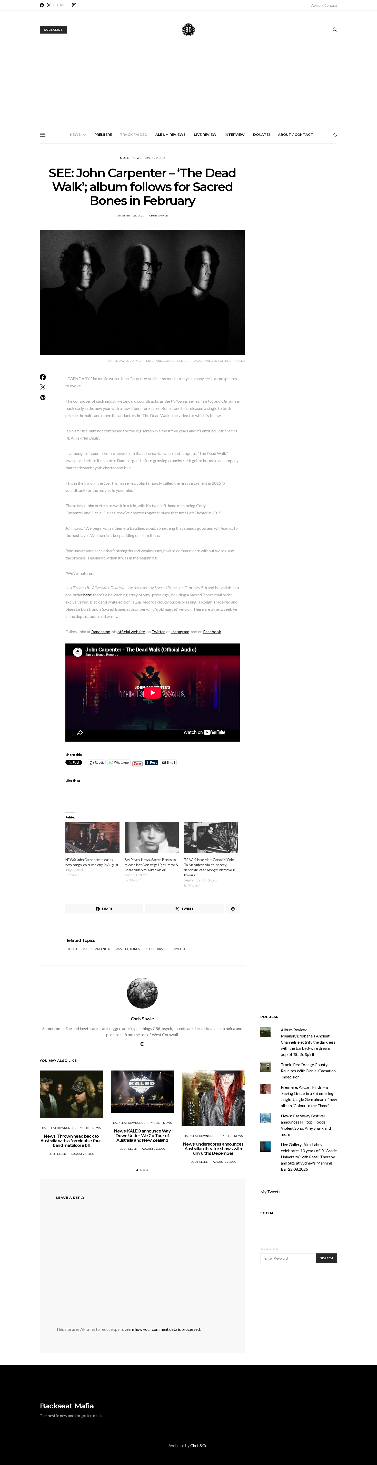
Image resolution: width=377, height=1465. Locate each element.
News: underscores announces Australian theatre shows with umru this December (190, 202)
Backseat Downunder (59, 1128)
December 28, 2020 (130, 215)
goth (73, 949)
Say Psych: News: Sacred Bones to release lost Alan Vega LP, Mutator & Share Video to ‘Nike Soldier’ (151, 864)
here (87, 594)
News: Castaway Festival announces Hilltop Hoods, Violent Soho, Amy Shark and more (306, 202)
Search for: (269, 1249)
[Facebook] (42, 5)
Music (124, 158)
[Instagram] (74, 5)
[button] (335, 135)
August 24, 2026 (82, 1154)
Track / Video (133, 134)
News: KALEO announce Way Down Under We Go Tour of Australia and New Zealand (132, 202)
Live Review (205, 134)
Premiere (103, 134)
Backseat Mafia (67, 1405)
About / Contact (324, 5)
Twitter (158, 631)
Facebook (212, 631)
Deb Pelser (57, 1154)
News (75, 134)
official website (131, 631)
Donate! (261, 134)
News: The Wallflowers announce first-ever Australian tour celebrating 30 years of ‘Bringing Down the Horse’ (248, 204)
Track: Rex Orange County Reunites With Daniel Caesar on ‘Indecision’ (308, 1070)
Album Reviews (170, 134)
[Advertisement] (188, 87)
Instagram (180, 631)
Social (267, 1213)
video (180, 949)
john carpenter (97, 949)
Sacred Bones (129, 949)
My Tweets (270, 1191)
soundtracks (158, 949)
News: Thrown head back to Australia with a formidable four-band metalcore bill (74, 202)
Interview (235, 134)
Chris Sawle (158, 215)
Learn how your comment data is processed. (162, 1329)
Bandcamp (100, 631)
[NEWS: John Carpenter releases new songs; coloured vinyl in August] (92, 837)
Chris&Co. (199, 1445)
